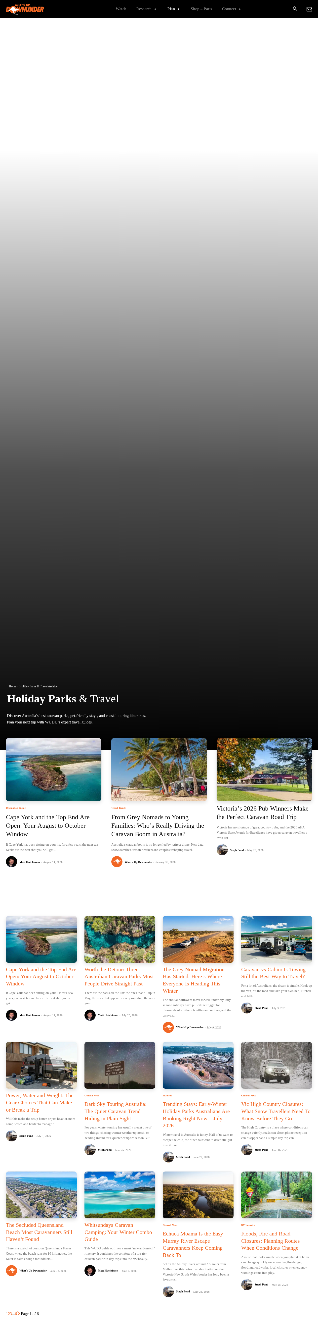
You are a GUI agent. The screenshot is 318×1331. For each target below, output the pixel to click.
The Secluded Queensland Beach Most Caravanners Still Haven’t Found (39, 1232)
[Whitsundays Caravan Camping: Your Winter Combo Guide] (119, 1195)
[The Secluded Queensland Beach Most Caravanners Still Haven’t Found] (41, 1195)
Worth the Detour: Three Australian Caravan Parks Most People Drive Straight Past (119, 976)
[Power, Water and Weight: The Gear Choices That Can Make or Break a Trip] (41, 1065)
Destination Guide (16, 808)
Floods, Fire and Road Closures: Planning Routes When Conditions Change (270, 1240)
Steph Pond (237, 850)
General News (91, 1095)
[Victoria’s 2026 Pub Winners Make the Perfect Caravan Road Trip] (264, 769)
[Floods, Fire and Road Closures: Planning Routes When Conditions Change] (276, 1195)
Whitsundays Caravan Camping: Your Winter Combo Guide (118, 1232)
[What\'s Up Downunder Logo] (37, 9)
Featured (167, 1095)
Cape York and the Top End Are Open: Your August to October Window (48, 826)
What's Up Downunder (138, 862)
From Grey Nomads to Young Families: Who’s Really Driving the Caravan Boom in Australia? (157, 826)
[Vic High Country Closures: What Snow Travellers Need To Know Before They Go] (276, 1065)
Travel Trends (118, 808)
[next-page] (19, 1314)
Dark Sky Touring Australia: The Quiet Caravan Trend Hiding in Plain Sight (115, 1111)
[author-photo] (12, 862)
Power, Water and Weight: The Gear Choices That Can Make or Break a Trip (40, 1102)
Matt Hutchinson (29, 862)
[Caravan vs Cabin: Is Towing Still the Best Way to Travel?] (276, 939)
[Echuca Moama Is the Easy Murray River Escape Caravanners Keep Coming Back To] (198, 1195)
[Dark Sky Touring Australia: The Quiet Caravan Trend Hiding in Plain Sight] (119, 1065)
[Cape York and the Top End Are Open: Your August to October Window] (53, 769)
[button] (295, 9)
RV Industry (248, 1225)
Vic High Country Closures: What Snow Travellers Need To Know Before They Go (276, 1111)
